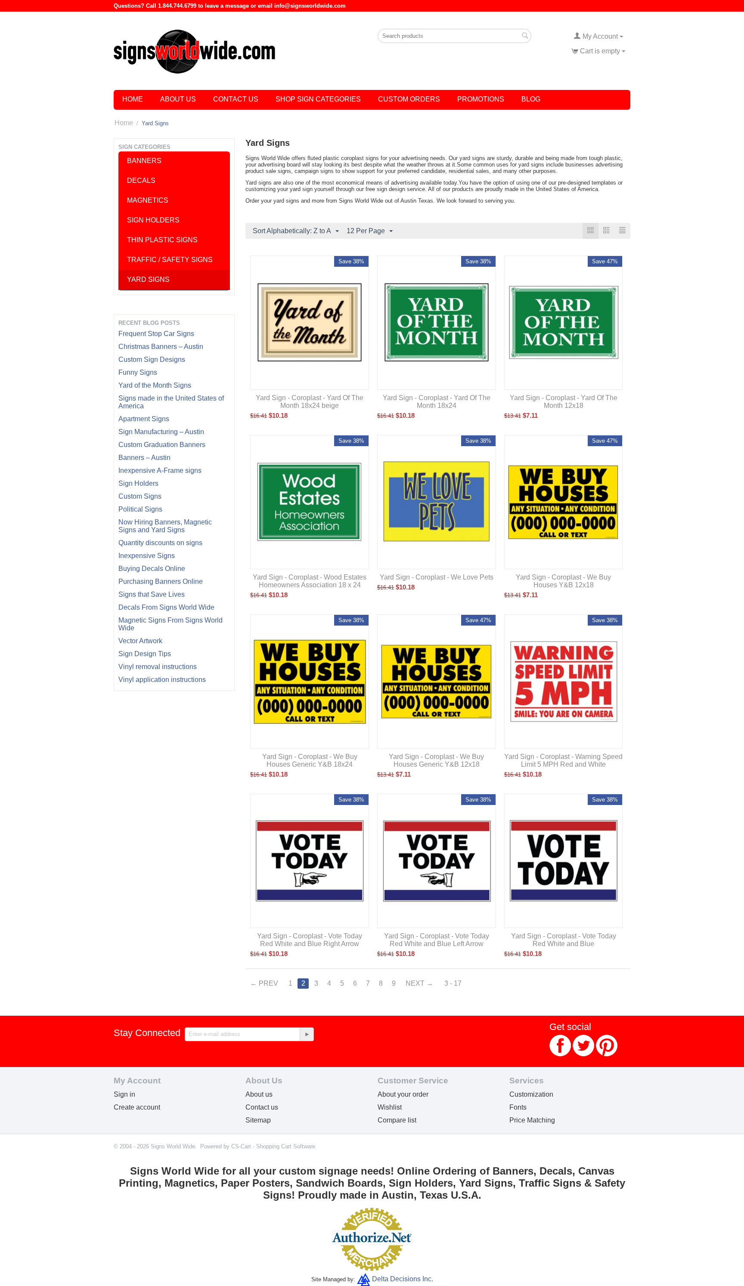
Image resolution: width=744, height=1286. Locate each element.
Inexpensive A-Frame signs (160, 470)
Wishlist (390, 1107)
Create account (137, 1107)
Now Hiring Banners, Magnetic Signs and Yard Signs (165, 526)
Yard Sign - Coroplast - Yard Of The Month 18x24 (436, 401)
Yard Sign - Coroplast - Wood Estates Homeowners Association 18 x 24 (309, 581)
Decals (141, 180)
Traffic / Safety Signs (170, 259)
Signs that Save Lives (151, 594)
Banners (144, 160)
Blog (530, 99)
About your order (403, 1094)
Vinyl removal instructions (157, 666)
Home (132, 99)
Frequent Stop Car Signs (156, 333)
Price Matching (532, 1120)
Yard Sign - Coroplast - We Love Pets (436, 577)
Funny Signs (137, 372)
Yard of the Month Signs (154, 385)
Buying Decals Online (151, 568)
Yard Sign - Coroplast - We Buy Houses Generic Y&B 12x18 (436, 760)
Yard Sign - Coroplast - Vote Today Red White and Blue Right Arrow (309, 939)
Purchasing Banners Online (160, 581)
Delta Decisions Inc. (402, 1279)
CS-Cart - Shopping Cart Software (273, 1146)
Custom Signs (139, 496)
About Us (178, 99)
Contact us (261, 1107)
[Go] (306, 1034)
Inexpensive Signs (146, 555)
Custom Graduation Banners (161, 444)
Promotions (480, 99)
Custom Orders (409, 99)
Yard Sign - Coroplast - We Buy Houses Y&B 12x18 (563, 581)
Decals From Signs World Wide (166, 607)
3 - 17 (453, 983)
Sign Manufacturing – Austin (161, 431)
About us (259, 1094)
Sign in (124, 1094)
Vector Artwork (140, 641)
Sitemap (258, 1120)
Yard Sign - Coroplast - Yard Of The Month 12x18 (563, 401)
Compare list (397, 1120)
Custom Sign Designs (151, 359)
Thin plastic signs (162, 240)
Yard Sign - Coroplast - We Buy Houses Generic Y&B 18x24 (309, 760)
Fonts (518, 1107)
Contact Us (235, 99)
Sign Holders (138, 483)
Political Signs (140, 509)
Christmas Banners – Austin (160, 346)
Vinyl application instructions (162, 679)
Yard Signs (148, 279)
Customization (531, 1094)
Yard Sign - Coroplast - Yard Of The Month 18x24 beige (309, 401)
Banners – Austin (144, 457)
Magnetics (147, 200)
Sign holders (153, 220)
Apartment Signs (143, 418)
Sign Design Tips (144, 653)
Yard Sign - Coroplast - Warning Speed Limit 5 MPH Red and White (563, 760)
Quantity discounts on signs (160, 542)
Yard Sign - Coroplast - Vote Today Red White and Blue (563, 939)
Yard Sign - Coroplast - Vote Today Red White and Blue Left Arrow (436, 939)
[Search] (525, 36)
